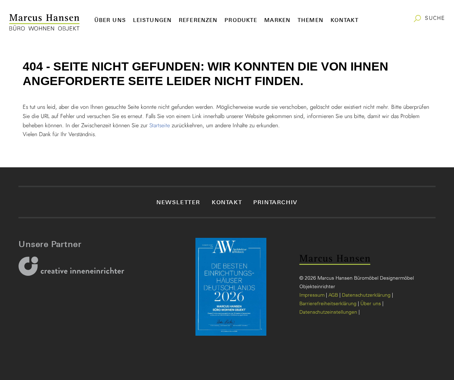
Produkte (241, 20)
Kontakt (345, 20)
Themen (310, 20)
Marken (277, 20)
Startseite (159, 125)
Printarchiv (275, 202)
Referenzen (198, 20)
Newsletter (178, 202)
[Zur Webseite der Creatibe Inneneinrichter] (73, 271)
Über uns (110, 20)
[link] (429, 18)
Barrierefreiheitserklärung (327, 304)
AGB (333, 295)
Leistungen (152, 20)
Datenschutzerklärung (366, 295)
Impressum (312, 295)
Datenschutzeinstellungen (328, 312)
